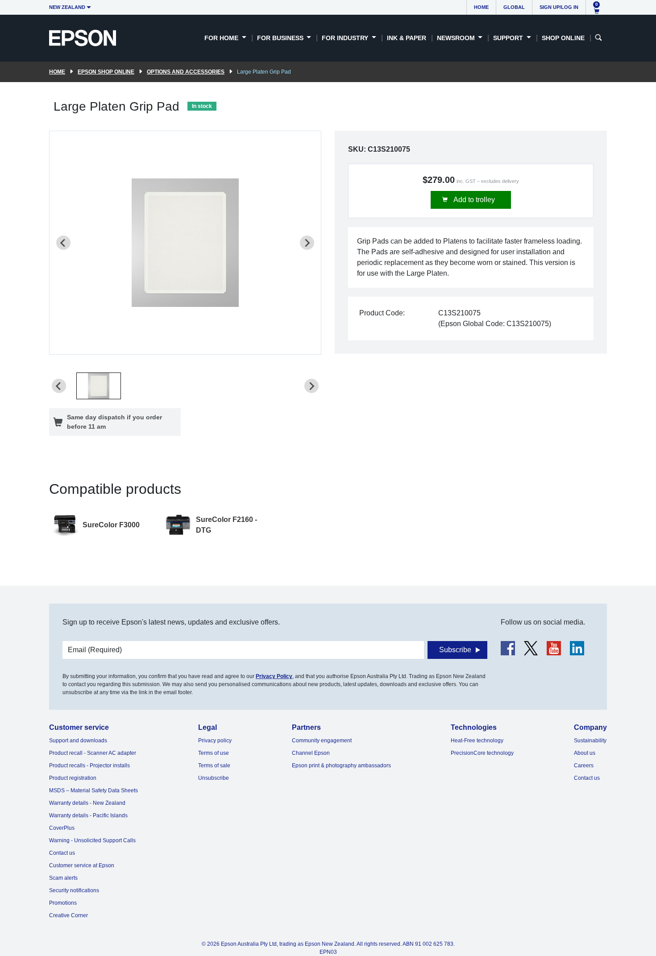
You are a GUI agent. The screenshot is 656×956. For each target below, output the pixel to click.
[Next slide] (307, 243)
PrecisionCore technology (482, 753)
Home (481, 7)
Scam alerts (63, 878)
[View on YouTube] (554, 648)
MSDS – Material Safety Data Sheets (93, 790)
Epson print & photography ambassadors (341, 765)
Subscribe (455, 650)
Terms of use (213, 753)
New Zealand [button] (67, 7)
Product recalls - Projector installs (89, 765)
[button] (98, 385)
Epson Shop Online (106, 72)
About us (584, 753)
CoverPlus (62, 828)
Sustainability (590, 740)
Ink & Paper (406, 37)
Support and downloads (78, 740)
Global (514, 7)
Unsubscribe (213, 778)
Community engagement (322, 740)
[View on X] (531, 648)
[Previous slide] (63, 243)
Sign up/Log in (559, 7)
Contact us (62, 853)
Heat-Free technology (477, 740)
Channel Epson (311, 753)
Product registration (72, 778)
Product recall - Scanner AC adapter (92, 753)
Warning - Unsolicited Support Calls (92, 840)
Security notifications (74, 890)
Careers (584, 765)
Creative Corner (68, 915)
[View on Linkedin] (577, 648)
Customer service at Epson (81, 865)
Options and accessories (185, 72)
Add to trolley (473, 199)
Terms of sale (214, 765)
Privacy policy (215, 740)
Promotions (63, 903)
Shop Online (563, 37)
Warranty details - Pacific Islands (88, 815)
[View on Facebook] (508, 648)
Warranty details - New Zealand (87, 803)
